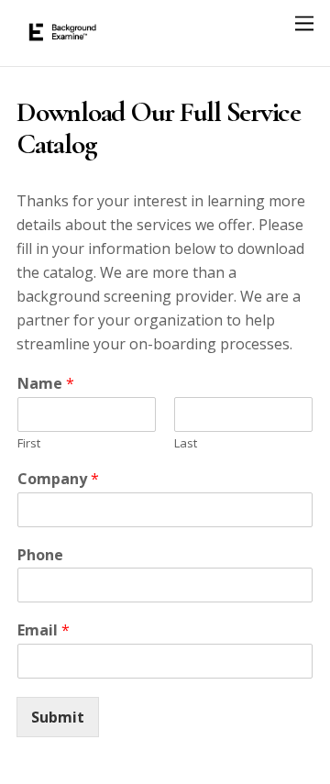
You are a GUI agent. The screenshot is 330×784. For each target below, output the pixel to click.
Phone (40, 555)
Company (58, 479)
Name (45, 383)
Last (185, 443)
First (28, 443)
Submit (57, 717)
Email (43, 630)
